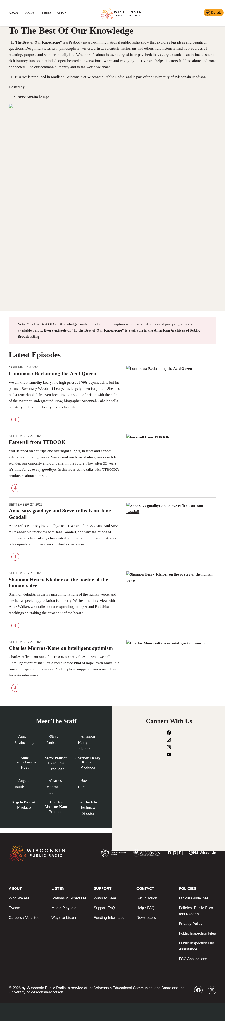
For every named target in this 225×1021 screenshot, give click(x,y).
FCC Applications (193, 959)
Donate (216, 12)
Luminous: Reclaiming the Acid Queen (52, 373)
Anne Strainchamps (33, 97)
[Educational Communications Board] (114, 853)
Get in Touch (146, 898)
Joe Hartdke (88, 802)
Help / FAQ (145, 908)
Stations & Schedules (69, 898)
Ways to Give (105, 898)
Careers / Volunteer (25, 917)
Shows (28, 13)
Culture (45, 13)
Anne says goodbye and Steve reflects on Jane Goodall (60, 514)
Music (62, 13)
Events (14, 908)
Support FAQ (104, 908)
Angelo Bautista (25, 802)
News (13, 13)
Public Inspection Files (197, 933)
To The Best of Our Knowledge (35, 42)
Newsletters (146, 917)
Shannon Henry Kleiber (87, 760)
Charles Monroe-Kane (56, 804)
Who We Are (19, 898)
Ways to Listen (63, 917)
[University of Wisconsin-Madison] (147, 854)
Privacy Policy (191, 924)
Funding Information (110, 917)
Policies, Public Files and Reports (196, 911)
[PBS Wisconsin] (202, 854)
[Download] (15, 420)
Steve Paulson (56, 758)
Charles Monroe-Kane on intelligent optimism (61, 648)
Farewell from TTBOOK (37, 442)
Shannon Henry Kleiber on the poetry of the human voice (58, 583)
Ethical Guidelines (194, 898)
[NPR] (174, 854)
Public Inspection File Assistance (196, 946)
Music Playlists (63, 908)
